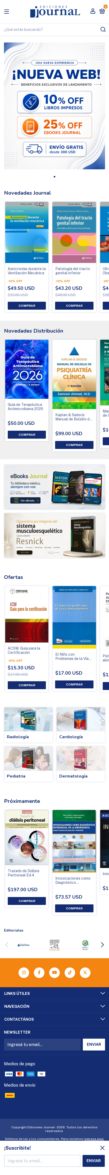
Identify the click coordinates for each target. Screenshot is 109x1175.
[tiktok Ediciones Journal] (70, 972)
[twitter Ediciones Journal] (85, 972)
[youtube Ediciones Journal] (54, 972)
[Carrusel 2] (54, 535)
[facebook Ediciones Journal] (39, 972)
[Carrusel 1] (54, 487)
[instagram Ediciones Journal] (24, 972)
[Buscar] (102, 29)
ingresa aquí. (94, 1139)
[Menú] (7, 11)
